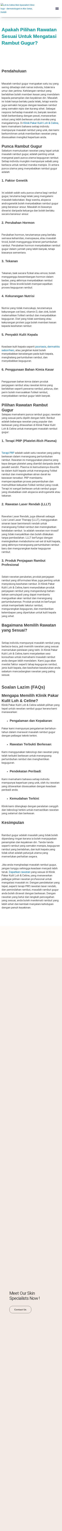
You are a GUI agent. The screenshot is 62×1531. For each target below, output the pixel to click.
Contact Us (20, 1309)
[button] (57, 8)
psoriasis (40, 346)
